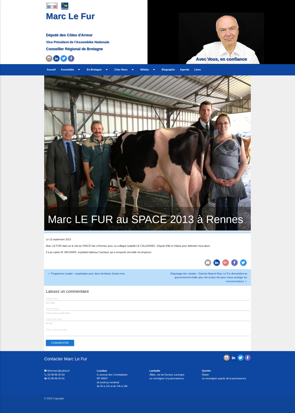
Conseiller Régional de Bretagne (74, 49)
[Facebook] (234, 262)
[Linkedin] (217, 262)
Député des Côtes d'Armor (69, 35)
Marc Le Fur (70, 16)
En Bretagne (98, 69)
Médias (148, 69)
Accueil (51, 69)
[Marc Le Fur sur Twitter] (64, 58)
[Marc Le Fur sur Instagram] (49, 58)
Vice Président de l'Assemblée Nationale (77, 42)
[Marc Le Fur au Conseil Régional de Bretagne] (67, 6)
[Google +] (225, 262)
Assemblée (71, 69)
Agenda (184, 69)
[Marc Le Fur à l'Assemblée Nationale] (52, 6)
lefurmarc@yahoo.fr (58, 370)
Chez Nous (124, 69)
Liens (197, 69)
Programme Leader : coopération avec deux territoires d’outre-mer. (88, 273)
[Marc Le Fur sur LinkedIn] (56, 58)
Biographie (168, 69)
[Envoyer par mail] (208, 262)
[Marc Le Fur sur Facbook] (71, 58)
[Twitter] (243, 262)
